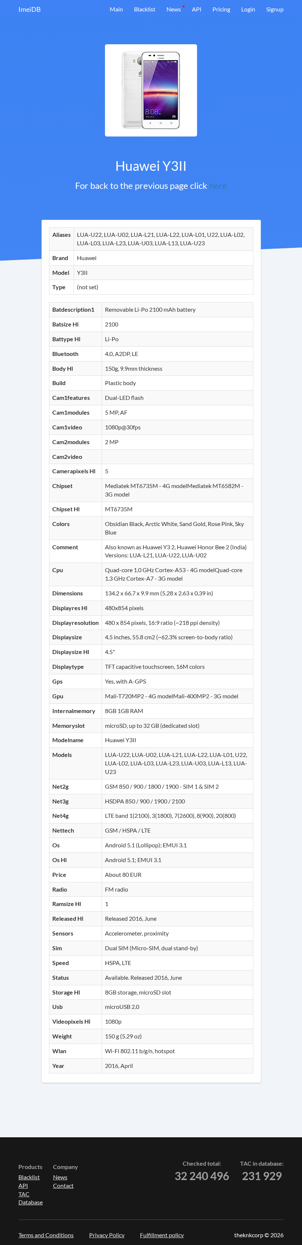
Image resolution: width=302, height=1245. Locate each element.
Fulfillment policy (162, 1234)
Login (248, 9)
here (218, 185)
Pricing (221, 9)
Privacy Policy (106, 1234)
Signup (275, 9)
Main (116, 9)
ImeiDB (29, 9)
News (173, 9)
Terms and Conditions (46, 1234)
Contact (63, 1185)
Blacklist (144, 9)
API (196, 9)
